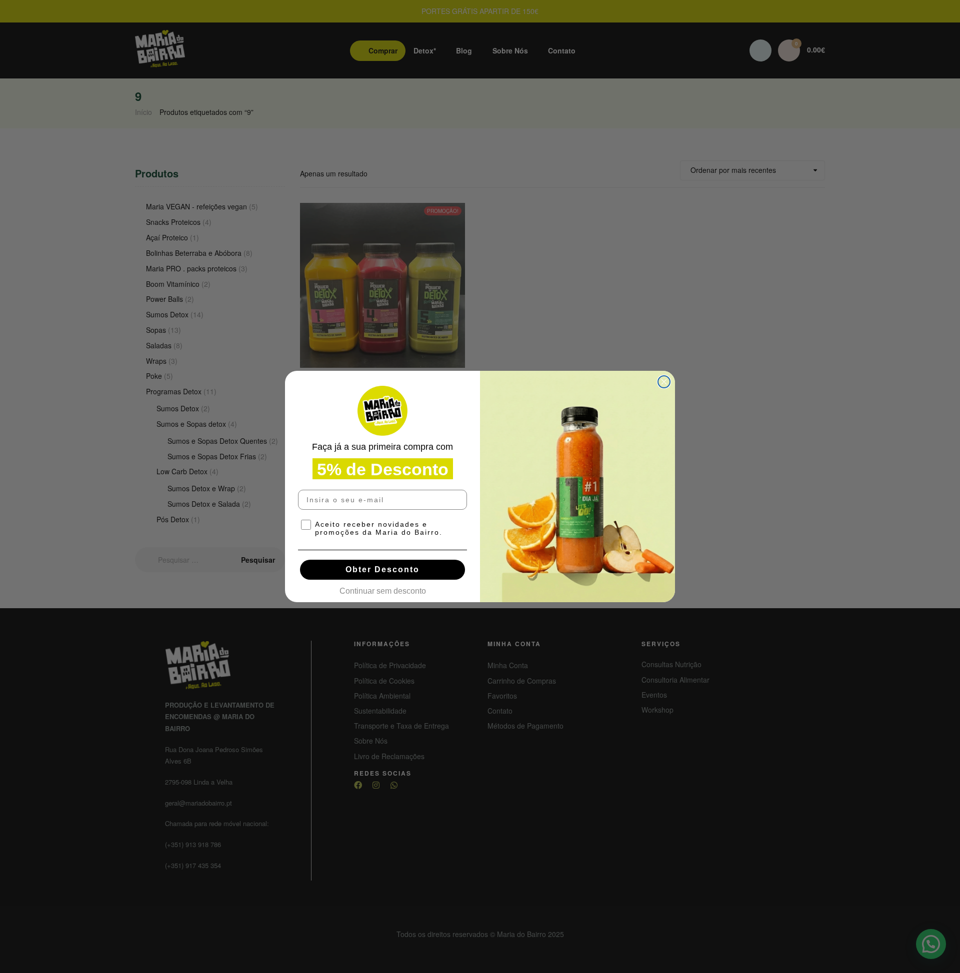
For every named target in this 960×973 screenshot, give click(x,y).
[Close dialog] (664, 382)
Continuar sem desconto (383, 588)
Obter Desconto (383, 569)
